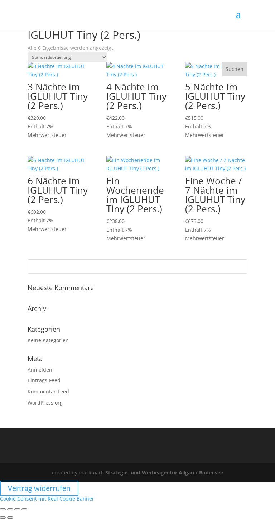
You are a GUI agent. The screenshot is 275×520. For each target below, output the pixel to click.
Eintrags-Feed (44, 380)
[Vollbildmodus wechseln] (10, 509)
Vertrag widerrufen (39, 488)
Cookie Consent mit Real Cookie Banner (47, 498)
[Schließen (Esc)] (24, 509)
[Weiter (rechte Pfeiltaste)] (10, 517)
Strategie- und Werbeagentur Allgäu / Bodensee (164, 472)
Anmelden (40, 369)
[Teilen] (17, 509)
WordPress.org (45, 402)
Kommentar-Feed (48, 391)
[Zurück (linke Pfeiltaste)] (3, 517)
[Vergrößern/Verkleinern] (3, 509)
